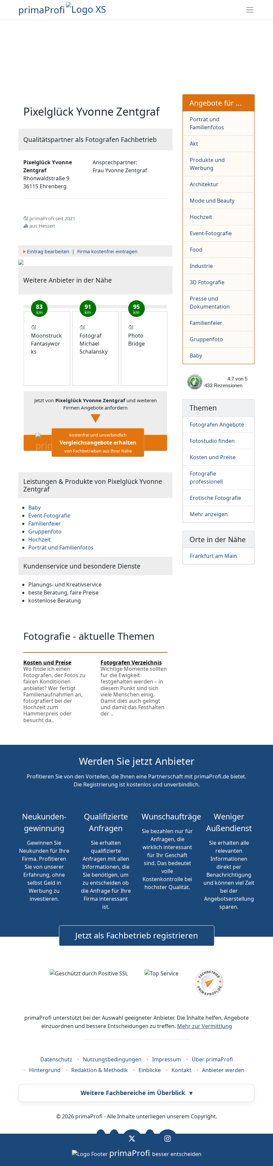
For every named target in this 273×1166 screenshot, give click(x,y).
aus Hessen (42, 225)
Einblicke (149, 1070)
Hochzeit (201, 217)
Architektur (204, 184)
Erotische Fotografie (215, 498)
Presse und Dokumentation (210, 302)
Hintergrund (45, 1070)
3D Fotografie (207, 282)
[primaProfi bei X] (132, 1138)
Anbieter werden (223, 1070)
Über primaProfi (212, 1059)
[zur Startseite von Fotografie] (21, 262)
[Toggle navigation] (250, 10)
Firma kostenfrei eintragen (107, 251)
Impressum (166, 1059)
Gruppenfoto (206, 339)
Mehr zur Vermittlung (204, 1026)
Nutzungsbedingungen (112, 1059)
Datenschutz (56, 1059)
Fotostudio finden (212, 441)
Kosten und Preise (213, 457)
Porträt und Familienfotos (207, 123)
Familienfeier (206, 323)
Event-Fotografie (211, 233)
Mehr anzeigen (209, 514)
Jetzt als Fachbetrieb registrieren (136, 935)
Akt (194, 143)
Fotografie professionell (206, 477)
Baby (196, 355)
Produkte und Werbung (207, 164)
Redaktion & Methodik (99, 1070)
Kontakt (181, 1070)
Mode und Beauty (212, 200)
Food (196, 249)
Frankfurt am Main (213, 556)
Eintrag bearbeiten (48, 251)
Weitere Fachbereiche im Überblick (136, 1093)
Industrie (201, 266)
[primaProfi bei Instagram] (167, 1138)
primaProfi (41, 9)
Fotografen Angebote (217, 424)
